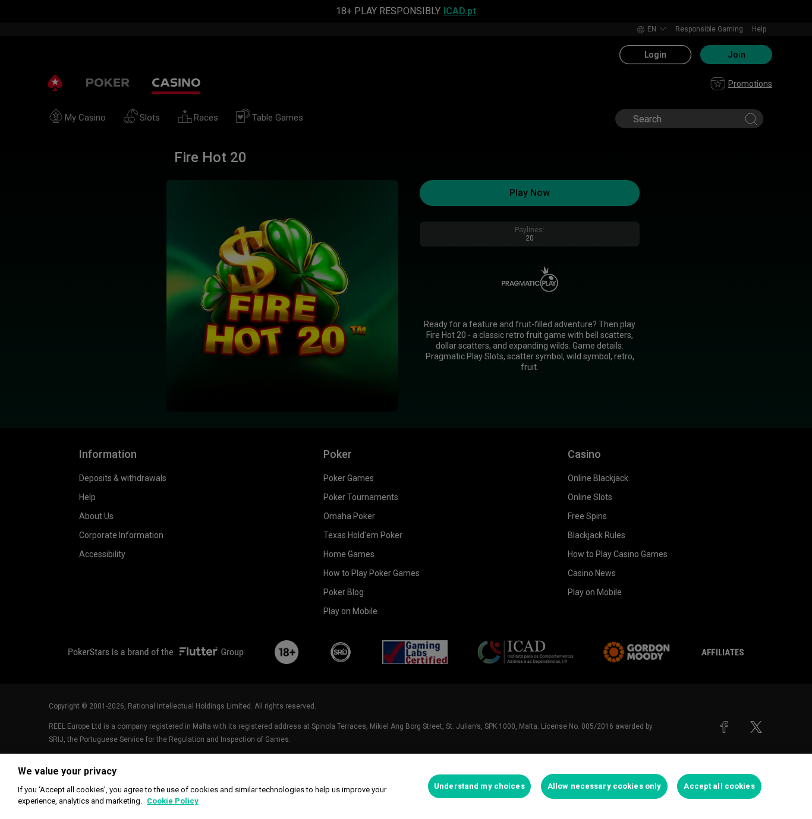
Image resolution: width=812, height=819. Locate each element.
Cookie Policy (173, 800)
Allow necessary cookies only (604, 786)
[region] (406, 786)
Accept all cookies (719, 786)
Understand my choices (479, 786)
